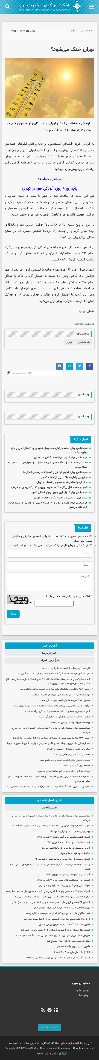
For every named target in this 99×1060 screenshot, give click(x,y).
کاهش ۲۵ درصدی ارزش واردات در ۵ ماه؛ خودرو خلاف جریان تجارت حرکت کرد (50, 902)
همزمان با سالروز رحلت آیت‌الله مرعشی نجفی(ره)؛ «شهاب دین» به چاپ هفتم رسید (48, 787)
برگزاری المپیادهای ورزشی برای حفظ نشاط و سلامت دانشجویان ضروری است (52, 706)
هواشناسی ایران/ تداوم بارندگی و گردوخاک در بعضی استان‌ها (55, 472)
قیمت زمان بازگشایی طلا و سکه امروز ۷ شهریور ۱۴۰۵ (63, 880)
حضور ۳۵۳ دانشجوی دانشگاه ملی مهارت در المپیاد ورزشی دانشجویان (55, 689)
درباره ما (84, 995)
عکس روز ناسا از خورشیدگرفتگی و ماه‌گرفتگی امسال (64, 717)
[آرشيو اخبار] (56, 1010)
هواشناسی (84, 342)
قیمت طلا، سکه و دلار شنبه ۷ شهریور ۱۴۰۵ (68, 842)
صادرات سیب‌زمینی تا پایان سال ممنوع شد (68, 941)
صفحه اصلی (86, 31)
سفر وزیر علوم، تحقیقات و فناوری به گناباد (68, 749)
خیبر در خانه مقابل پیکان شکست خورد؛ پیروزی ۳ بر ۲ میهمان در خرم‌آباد (48, 487)
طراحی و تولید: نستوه (48, 1053)
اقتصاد (71, 31)
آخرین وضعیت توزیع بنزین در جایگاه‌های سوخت (65, 848)
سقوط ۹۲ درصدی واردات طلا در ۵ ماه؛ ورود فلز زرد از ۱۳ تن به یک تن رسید (52, 897)
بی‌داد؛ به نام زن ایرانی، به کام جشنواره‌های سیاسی (64, 771)
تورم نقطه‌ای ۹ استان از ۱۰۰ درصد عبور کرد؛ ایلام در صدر (62, 908)
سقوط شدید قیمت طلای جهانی (74, 853)
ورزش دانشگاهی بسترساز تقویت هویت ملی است (65, 700)
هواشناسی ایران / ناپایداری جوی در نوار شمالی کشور (59, 492)
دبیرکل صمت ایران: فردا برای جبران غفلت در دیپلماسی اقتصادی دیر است (53, 936)
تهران (69, 342)
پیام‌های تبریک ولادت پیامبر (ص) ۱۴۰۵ (70, 723)
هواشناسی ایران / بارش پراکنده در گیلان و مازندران (60, 458)
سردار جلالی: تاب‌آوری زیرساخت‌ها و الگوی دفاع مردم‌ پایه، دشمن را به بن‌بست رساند (47, 743)
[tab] (49, 646)
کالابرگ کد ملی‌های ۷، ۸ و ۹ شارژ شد (71, 952)
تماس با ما (83, 990)
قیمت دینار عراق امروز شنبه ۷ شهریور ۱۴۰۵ (68, 875)
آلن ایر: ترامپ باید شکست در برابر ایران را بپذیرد (65, 668)
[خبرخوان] (43, 1010)
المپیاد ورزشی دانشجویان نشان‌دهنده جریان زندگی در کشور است (57, 711)
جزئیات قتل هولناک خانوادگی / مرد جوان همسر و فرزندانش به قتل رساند (53, 674)
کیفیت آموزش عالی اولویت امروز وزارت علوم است (65, 760)
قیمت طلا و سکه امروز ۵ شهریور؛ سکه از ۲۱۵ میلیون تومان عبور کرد (55, 930)
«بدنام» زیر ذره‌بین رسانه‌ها (77, 766)
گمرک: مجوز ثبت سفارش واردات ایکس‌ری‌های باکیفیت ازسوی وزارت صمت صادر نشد (48, 891)
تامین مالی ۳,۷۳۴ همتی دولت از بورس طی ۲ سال (64, 925)
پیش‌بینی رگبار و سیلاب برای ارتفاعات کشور (64, 477)
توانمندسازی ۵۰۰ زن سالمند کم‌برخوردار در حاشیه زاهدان (61, 695)
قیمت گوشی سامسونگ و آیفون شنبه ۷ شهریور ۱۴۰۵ (63, 837)
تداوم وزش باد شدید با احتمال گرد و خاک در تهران (60, 498)
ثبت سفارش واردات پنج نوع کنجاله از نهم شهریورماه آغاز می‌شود (58, 913)
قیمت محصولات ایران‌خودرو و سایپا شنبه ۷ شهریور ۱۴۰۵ (61, 859)
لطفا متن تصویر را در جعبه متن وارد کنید (67, 597)
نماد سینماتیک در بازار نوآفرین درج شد (71, 755)
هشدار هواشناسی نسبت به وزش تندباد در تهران (61, 482)
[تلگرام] (49, 1010)
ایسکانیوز (55, 144)
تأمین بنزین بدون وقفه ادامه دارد (73, 947)
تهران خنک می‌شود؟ (72, 49)
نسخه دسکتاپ (49, 1027)
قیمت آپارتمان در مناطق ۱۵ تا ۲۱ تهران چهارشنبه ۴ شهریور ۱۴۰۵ (58, 958)
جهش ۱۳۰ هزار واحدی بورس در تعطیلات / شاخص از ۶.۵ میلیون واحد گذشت (51, 738)
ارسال (13, 614)
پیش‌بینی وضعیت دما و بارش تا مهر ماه (70, 831)
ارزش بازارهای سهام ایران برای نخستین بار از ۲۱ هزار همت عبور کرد (57, 919)
